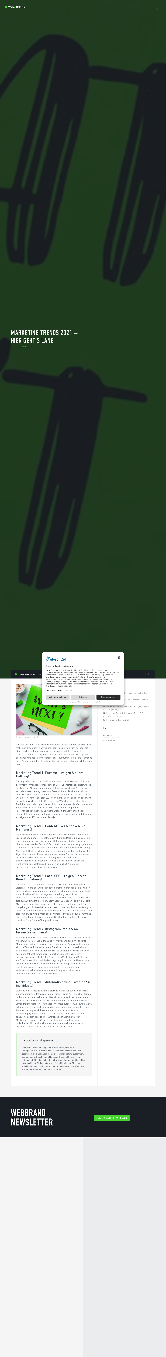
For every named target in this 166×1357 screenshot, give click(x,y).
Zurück (146, 674)
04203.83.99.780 (109, 740)
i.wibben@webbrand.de (111, 738)
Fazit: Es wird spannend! (117, 720)
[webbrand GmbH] (15, 7)
